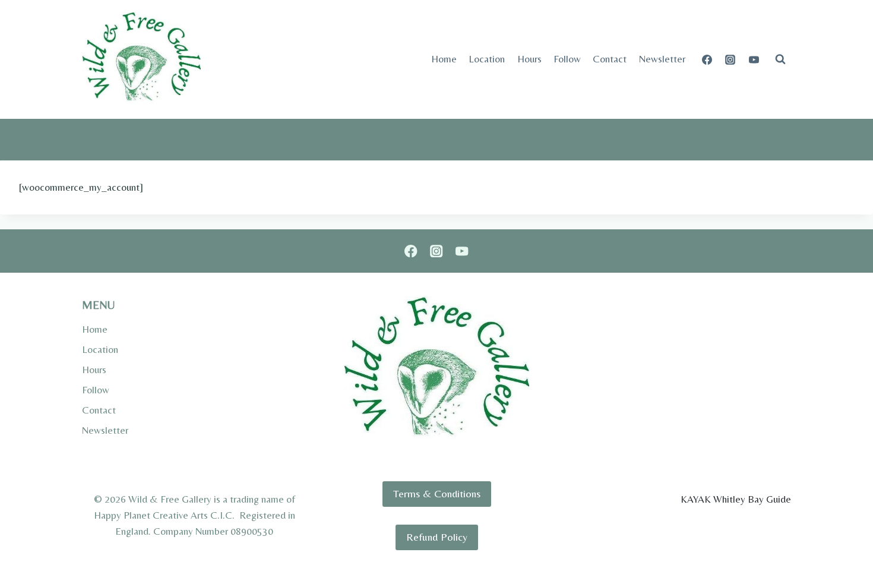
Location (487, 59)
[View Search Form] (780, 59)
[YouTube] (754, 59)
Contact (610, 59)
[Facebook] (707, 59)
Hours (529, 59)
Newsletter (662, 59)
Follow (567, 59)
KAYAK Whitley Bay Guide (736, 499)
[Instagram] (730, 59)
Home (444, 59)
